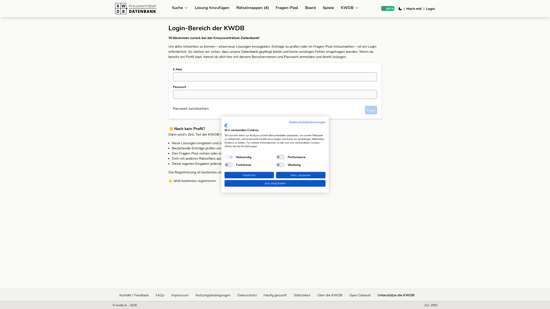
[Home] (141, 8)
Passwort (179, 87)
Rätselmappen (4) (252, 7)
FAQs (160, 295)
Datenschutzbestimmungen (307, 122)
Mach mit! (414, 8)
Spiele (328, 7)
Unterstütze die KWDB (396, 295)
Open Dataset (360, 295)
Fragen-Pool (287, 7)
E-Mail (177, 69)
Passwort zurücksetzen (191, 108)
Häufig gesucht (275, 295)
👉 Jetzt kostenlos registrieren (192, 181)
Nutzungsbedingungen (213, 295)
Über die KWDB (329, 295)
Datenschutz (247, 295)
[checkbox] (229, 157)
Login (430, 8)
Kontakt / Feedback (134, 295)
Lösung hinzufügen (212, 7)
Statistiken (302, 295)
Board (310, 7)
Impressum (180, 295)
